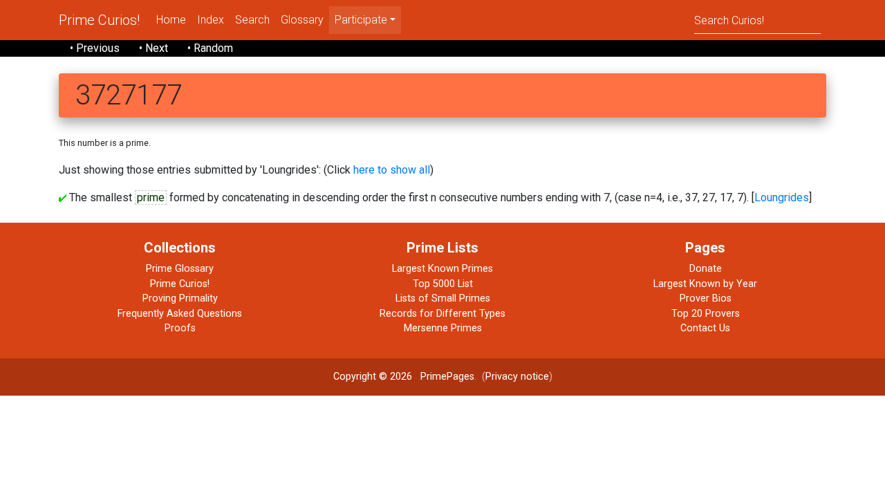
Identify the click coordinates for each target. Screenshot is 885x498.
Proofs (180, 328)
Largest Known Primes (442, 269)
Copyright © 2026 (372, 376)
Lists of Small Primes (442, 298)
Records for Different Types (442, 314)
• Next (153, 48)
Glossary (302, 19)
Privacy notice (517, 376)
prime (151, 197)
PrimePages (447, 376)
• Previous (95, 48)
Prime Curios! (99, 20)
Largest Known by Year (705, 284)
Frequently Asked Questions (180, 314)
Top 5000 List (443, 284)
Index (210, 19)
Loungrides (781, 197)
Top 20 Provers (705, 314)
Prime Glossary (180, 269)
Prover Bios (706, 298)
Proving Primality (180, 298)
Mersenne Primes (443, 328)
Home (171, 19)
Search (252, 19)
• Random (210, 48)
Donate (705, 269)
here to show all (391, 169)
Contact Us (705, 328)
